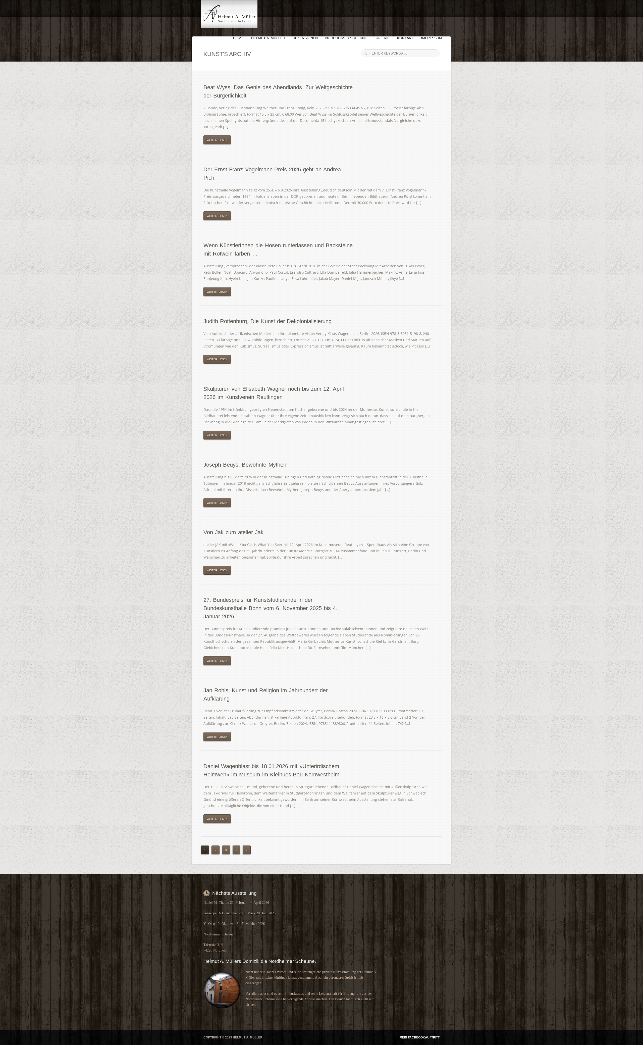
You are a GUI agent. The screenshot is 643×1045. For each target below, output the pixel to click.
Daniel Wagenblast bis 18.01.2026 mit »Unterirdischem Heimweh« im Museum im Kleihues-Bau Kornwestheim (271, 770)
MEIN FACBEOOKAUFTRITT (420, 1037)
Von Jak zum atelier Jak (233, 532)
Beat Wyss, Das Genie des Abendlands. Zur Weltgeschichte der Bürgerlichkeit (278, 91)
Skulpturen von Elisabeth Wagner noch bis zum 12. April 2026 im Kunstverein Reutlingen (273, 393)
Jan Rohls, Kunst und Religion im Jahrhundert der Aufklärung (265, 694)
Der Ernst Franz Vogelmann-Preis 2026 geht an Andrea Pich (272, 173)
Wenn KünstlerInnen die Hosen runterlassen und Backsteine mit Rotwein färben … (278, 249)
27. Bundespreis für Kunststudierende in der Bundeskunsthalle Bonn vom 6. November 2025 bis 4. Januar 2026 (270, 608)
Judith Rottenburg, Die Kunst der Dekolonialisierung (267, 321)
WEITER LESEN (217, 139)
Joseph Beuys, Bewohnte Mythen (244, 465)
